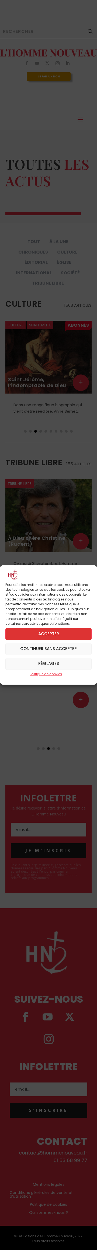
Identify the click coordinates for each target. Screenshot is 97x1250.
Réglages (48, 664)
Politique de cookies (46, 674)
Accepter (48, 634)
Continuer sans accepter (48, 649)
